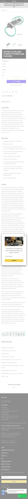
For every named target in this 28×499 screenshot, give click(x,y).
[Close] (25, 235)
